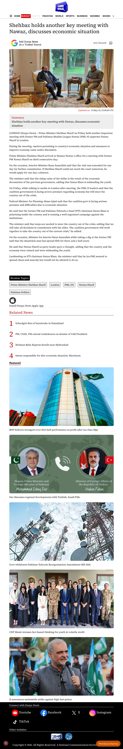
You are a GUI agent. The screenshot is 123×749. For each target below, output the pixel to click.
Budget (25, 16)
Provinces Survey (108, 743)
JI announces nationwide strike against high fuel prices (40, 699)
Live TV (36, 16)
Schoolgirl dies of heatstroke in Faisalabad (39, 323)
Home (17, 16)
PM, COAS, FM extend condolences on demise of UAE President (51, 334)
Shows (106, 16)
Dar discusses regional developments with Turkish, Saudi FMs (44, 497)
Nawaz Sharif (86, 284)
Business (82, 16)
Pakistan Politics (20, 292)
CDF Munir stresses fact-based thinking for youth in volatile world (46, 632)
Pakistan (47, 16)
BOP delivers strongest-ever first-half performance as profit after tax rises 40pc (53, 429)
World (59, 16)
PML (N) (69, 284)
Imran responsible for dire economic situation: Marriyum (48, 355)
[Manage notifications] (5, 743)
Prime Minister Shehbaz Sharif (28, 284)
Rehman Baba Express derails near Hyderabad (41, 344)
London (55, 284)
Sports (70, 16)
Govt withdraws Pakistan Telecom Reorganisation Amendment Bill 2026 (49, 564)
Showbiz (95, 16)
